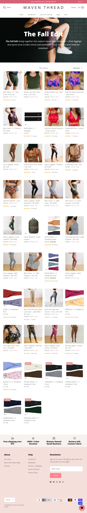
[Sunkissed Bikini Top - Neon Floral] (54, 80)
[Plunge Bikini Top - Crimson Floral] (74, 117)
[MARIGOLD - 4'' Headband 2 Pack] (74, 298)
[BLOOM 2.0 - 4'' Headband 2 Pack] (12, 370)
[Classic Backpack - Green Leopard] (33, 225)
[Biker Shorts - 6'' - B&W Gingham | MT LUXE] (33, 261)
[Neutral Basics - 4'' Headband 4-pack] (54, 225)
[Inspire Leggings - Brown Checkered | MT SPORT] (33, 189)
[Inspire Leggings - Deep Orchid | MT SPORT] (54, 334)
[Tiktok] (63, 482)
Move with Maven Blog (12, 463)
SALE (65, 15)
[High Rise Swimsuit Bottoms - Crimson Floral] (54, 117)
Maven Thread (13, 505)
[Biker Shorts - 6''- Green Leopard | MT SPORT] (74, 189)
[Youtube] (54, 482)
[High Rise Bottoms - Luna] (12, 189)
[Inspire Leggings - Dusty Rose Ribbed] (74, 261)
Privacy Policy (33, 472)
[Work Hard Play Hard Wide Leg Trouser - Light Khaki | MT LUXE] (33, 298)
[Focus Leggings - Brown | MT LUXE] (12, 153)
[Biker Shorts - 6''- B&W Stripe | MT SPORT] (54, 189)
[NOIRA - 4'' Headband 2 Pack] (12, 298)
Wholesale (31, 463)
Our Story (7, 459)
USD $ (79, 2)
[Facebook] (50, 482)
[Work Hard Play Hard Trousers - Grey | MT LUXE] (54, 298)
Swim (21, 15)
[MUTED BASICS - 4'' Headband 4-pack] (54, 261)
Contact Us (32, 459)
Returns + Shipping (35, 466)
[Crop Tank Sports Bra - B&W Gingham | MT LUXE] (74, 225)
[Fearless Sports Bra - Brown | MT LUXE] (33, 153)
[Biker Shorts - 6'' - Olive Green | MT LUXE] (12, 80)
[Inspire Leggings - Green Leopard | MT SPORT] (12, 225)
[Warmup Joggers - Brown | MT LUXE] (74, 334)
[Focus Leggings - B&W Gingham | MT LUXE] (12, 261)
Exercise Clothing (46, 15)
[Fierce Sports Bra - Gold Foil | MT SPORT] (12, 334)
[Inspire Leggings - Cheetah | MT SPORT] (54, 153)
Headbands (32, 15)
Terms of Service (33, 469)
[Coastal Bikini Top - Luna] (74, 153)
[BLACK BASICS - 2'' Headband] (33, 117)
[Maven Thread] (43, 7)
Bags (58, 15)
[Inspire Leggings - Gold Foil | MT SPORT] (33, 334)
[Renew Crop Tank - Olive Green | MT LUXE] (33, 80)
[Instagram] (57, 482)
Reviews (7, 466)
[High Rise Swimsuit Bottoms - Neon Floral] (74, 80)
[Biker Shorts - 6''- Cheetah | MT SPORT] (12, 117)
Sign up (55, 475)
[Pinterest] (60, 482)
